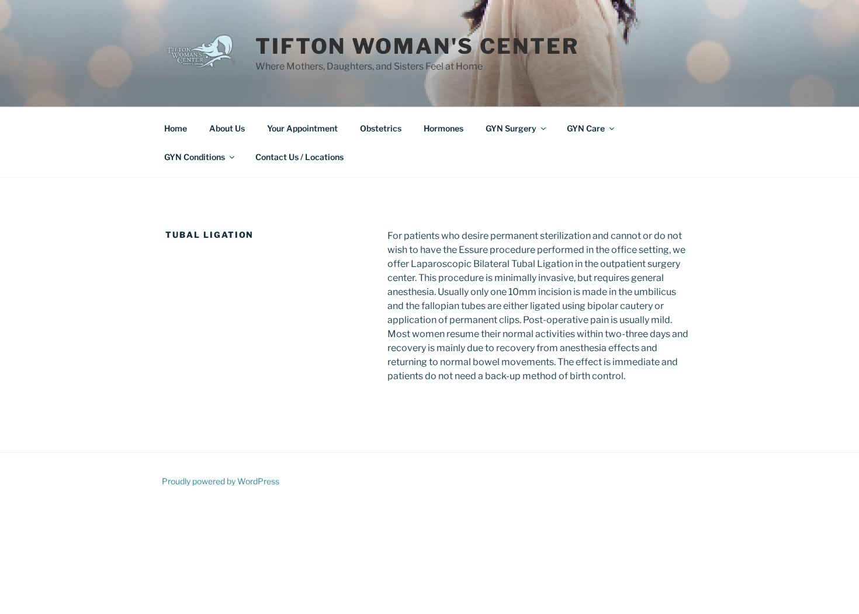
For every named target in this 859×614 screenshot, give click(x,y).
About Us (227, 128)
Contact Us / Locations (299, 157)
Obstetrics (380, 128)
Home (175, 128)
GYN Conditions (194, 157)
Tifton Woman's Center (417, 46)
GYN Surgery (511, 128)
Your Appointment (302, 128)
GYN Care (586, 128)
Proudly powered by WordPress (220, 481)
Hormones (443, 128)
